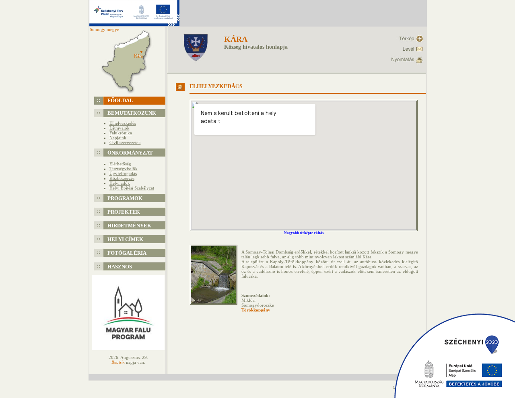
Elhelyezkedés (122, 123)
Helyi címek (125, 239)
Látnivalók (119, 128)
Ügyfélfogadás (123, 173)
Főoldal (120, 100)
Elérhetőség (120, 163)
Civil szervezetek (125, 142)
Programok (124, 198)
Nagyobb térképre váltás (304, 233)
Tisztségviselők (123, 168)
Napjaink (117, 137)
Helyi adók (119, 183)
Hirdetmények (129, 226)
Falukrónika (120, 132)
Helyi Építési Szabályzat (131, 188)
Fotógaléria (126, 253)
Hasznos (119, 267)
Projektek (123, 212)
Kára (235, 39)
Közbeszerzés (121, 178)
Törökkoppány (255, 309)
